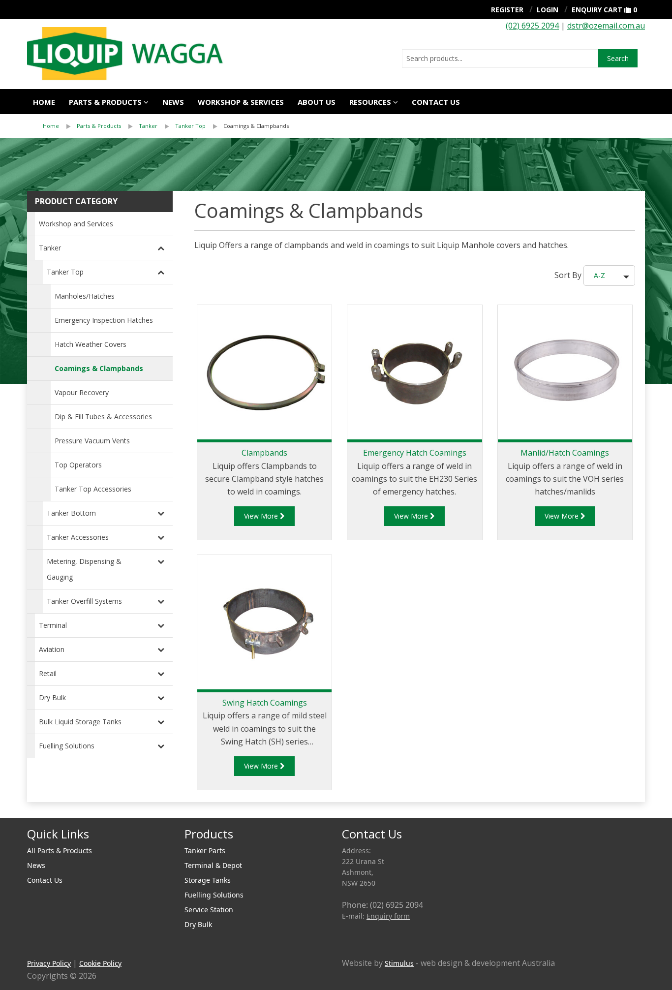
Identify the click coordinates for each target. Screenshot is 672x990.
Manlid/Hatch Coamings (564, 452)
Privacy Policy (49, 963)
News (173, 102)
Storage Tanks (207, 880)
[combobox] (500, 58)
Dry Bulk (52, 697)
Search (618, 58)
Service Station (208, 909)
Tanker (148, 125)
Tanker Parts (204, 850)
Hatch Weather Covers (90, 344)
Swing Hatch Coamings (264, 702)
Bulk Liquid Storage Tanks (80, 721)
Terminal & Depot (213, 865)
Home (44, 102)
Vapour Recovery (82, 392)
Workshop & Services (241, 102)
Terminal (53, 625)
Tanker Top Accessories (93, 489)
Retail (48, 673)
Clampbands (264, 452)
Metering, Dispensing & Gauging (84, 569)
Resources (370, 102)
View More (262, 516)
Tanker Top (190, 125)
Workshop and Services (76, 223)
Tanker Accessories (78, 537)
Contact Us (436, 102)
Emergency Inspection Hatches (104, 320)
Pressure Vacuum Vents (92, 440)
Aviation (51, 649)
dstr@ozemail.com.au (606, 25)
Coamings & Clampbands (256, 125)
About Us (317, 102)
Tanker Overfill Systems (84, 601)
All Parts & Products (59, 850)
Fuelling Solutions (66, 745)
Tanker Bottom (71, 513)
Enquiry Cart (597, 9)
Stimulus (399, 963)
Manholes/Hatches (85, 296)
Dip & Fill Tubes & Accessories (103, 416)
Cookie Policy (100, 963)
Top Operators (78, 464)
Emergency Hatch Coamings (414, 452)
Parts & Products (105, 102)
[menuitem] (60, 126)
